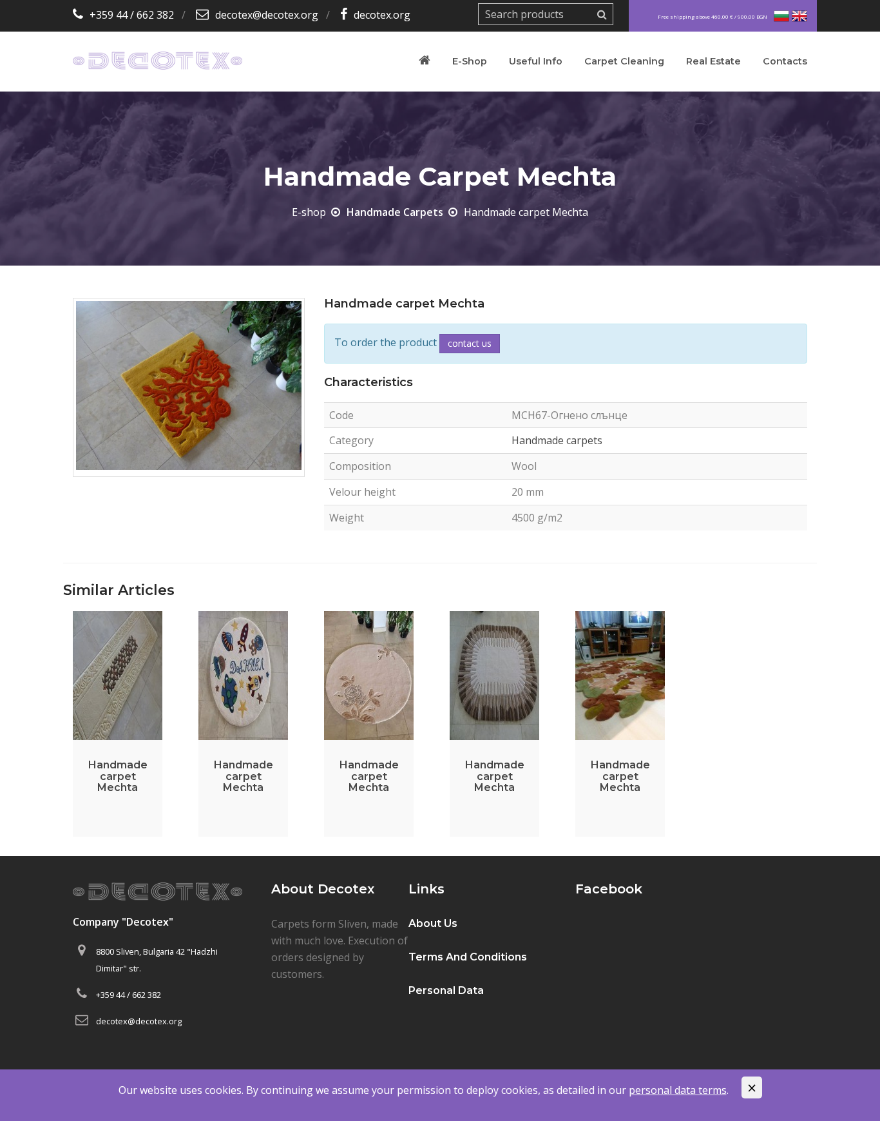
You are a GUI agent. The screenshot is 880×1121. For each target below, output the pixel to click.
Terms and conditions (467, 957)
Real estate (713, 61)
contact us (470, 343)
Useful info (535, 61)
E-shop (469, 61)
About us (432, 923)
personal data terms (678, 1090)
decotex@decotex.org (266, 15)
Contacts (785, 61)
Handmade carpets (395, 212)
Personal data (446, 990)
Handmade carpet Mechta (118, 776)
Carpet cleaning (624, 61)
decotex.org (382, 15)
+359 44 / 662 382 (132, 15)
